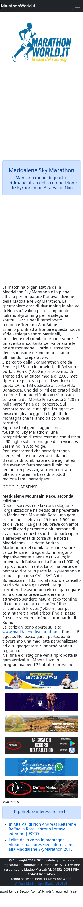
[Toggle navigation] (77, 6)
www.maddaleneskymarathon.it (31, 631)
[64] (41, 745)
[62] (41, 702)
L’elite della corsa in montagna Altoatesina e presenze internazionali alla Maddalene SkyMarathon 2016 (43, 844)
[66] (41, 680)
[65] (41, 767)
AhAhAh (62, 883)
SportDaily (45, 883)
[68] (41, 789)
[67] (41, 724)
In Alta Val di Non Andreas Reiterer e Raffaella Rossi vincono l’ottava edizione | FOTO (42, 828)
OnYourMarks (25, 883)
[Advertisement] (41, 114)
